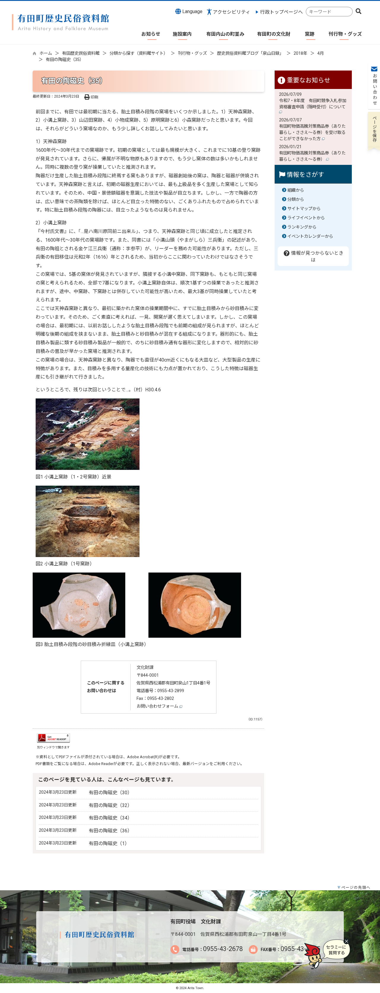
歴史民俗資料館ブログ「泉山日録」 (250, 53)
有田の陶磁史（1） (109, 843)
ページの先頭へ (355, 887)
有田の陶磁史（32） (110, 805)
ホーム (45, 53)
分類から (295, 199)
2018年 (300, 53)
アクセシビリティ (231, 12)
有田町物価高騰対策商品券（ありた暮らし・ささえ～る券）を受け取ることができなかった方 (312, 132)
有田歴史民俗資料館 (80, 53)
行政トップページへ (281, 12)
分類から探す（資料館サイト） (139, 53)
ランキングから (301, 227)
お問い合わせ (374, 90)
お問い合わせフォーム (158, 706)
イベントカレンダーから (310, 236)
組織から (295, 190)
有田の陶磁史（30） (110, 792)
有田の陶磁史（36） (110, 831)
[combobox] (329, 11)
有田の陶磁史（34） (110, 818)
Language (191, 11)
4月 (320, 53)
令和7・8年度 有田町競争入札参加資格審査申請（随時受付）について (313, 104)
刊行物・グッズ (192, 53)
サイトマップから (304, 208)
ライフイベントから (306, 218)
